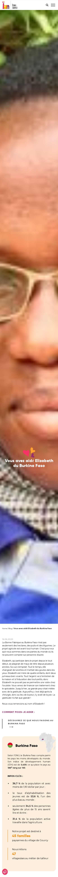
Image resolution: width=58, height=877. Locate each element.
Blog (10, 628)
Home (4, 628)
